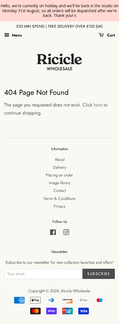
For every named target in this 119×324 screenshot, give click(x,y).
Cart (110, 35)
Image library (59, 182)
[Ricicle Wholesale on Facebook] (53, 233)
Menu (16, 35)
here (98, 104)
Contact (59, 190)
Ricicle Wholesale (75, 291)
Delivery (59, 167)
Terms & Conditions (59, 198)
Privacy (59, 206)
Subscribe (98, 273)
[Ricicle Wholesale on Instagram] (66, 233)
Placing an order (59, 175)
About (59, 159)
